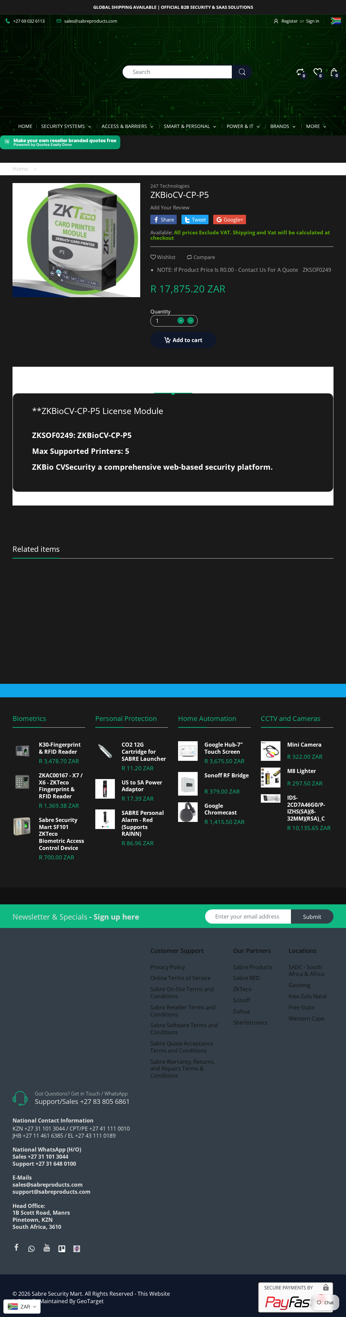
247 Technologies (170, 186)
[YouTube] (46, 1247)
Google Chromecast (220, 809)
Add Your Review (170, 207)
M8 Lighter (301, 771)
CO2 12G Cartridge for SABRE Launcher (144, 751)
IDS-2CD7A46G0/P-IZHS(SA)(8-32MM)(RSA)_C (306, 808)
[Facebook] (16, 1247)
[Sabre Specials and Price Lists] (76, 1248)
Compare (204, 257)
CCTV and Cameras (291, 718)
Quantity (160, 311)
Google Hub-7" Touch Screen (223, 748)
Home (20, 169)
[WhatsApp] (31, 1248)
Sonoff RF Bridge (226, 775)
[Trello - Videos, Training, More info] (61, 1248)
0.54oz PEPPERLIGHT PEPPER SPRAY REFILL (53, 587)
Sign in (312, 21)
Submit (312, 917)
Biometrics (29, 718)
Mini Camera (304, 744)
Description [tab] (173, 384)
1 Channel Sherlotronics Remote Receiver (293, 587)
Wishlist (166, 257)
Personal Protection (126, 718)
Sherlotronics (273, 578)
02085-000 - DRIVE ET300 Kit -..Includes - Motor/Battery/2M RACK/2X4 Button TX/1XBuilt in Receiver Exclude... (213, 587)
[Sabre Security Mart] (42, 71)
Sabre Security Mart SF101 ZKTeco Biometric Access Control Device (61, 834)
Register (289, 21)
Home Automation (207, 718)
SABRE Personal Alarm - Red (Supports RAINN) (143, 823)
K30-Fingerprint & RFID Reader (60, 748)
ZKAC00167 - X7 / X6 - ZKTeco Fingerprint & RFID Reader (61, 786)
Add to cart (187, 340)
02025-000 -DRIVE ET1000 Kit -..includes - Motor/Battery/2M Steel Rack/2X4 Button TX (133, 587)
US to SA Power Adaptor (142, 786)
